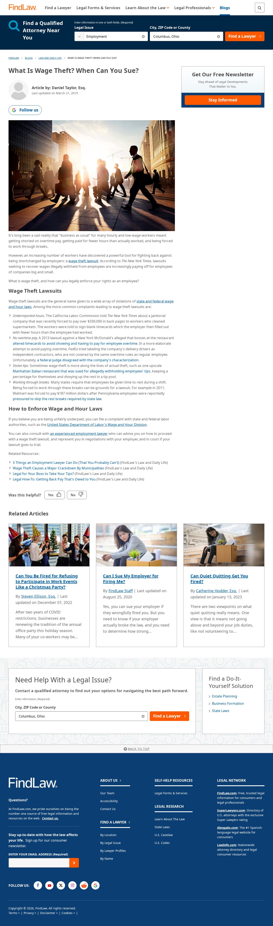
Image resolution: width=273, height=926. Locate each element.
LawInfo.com (226, 845)
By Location (108, 835)
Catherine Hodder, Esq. (216, 590)
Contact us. (50, 818)
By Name (106, 859)
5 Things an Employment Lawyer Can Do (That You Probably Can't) (66, 462)
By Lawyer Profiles (113, 851)
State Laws (220, 710)
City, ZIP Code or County (170, 27)
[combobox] (111, 36)
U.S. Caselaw (164, 835)
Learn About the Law (170, 819)
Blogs (29, 57)
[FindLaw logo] (24, 8)
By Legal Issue (110, 843)
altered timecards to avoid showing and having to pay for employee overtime (75, 343)
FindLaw (14, 57)
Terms (13, 913)
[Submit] (74, 863)
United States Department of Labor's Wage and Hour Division (97, 424)
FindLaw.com (227, 793)
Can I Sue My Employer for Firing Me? (130, 578)
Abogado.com (227, 828)
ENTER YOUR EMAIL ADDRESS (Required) (38, 854)
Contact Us (108, 809)
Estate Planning (224, 696)
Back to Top (139, 749)
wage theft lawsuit (83, 261)
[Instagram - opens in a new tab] (72, 885)
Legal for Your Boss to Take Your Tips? (43, 473)
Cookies (67, 913)
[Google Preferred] (95, 885)
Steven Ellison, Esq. (38, 596)
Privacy (29, 913)
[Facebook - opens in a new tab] (38, 885)
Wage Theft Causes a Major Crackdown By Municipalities (58, 468)
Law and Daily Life (50, 57)
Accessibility (109, 801)
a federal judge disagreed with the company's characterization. (88, 360)
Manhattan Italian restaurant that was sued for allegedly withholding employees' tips (81, 371)
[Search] (259, 7)
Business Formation (228, 703)
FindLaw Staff (121, 590)
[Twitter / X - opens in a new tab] (61, 885)
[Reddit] (84, 885)
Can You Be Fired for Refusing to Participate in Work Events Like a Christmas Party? (47, 581)
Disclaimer (47, 913)
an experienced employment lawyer (79, 433)
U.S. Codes (162, 843)
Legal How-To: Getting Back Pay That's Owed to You (54, 479)
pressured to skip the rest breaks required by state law (57, 398)
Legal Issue (83, 27)
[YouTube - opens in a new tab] (49, 885)
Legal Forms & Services (171, 793)
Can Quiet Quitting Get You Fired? (219, 578)
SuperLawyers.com (231, 810)
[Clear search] (143, 36)
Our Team (107, 793)
